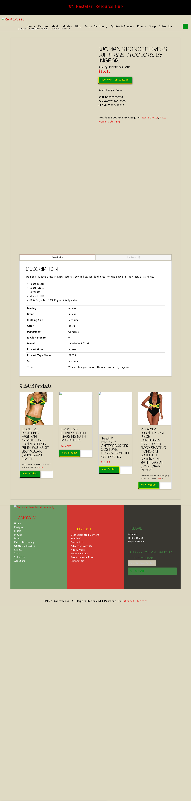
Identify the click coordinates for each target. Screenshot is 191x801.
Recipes (18, 527)
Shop (17, 553)
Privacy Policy (136, 541)
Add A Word (78, 549)
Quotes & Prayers (24, 546)
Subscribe (19, 557)
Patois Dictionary (24, 542)
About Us (19, 560)
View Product (30, 473)
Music (17, 531)
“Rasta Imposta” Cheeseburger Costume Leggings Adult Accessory (115, 447)
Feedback (76, 538)
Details (41, 467)
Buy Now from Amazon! (115, 79)
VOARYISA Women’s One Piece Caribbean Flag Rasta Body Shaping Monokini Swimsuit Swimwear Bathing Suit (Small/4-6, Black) (153, 450)
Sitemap (132, 534)
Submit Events (79, 553)
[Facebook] (95, 593)
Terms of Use (135, 537)
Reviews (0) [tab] (133, 257)
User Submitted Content (85, 534)
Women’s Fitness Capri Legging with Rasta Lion (73, 435)
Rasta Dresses (150, 117)
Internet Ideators (135, 601)
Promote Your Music (83, 557)
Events (18, 549)
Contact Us (77, 542)
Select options (36, 420)
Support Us (77, 561)
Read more (75, 420)
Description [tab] (57, 257)
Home (17, 523)
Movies (18, 534)
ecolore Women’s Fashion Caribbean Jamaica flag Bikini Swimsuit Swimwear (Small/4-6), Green (35, 444)
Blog (17, 538)
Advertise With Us (81, 546)
